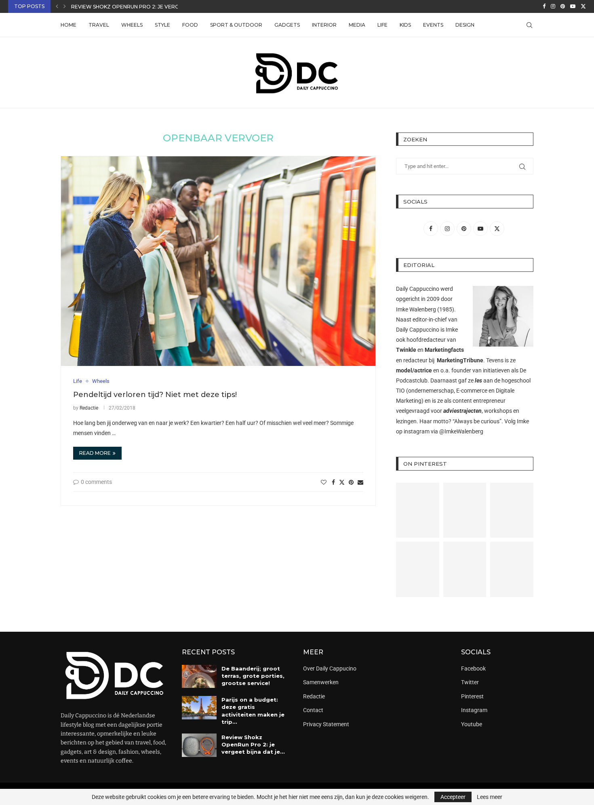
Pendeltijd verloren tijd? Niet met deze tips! (155, 394)
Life (382, 25)
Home (68, 25)
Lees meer (489, 797)
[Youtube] (572, 6)
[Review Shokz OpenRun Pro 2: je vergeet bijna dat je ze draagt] (199, 745)
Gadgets (287, 25)
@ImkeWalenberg (461, 431)
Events (433, 25)
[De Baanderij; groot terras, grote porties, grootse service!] (199, 676)
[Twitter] (583, 6)
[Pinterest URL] (417, 510)
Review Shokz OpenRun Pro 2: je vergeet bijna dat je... (253, 744)
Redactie (89, 408)
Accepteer (453, 797)
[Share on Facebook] (333, 482)
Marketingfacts (444, 350)
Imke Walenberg (416, 309)
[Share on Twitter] (342, 482)
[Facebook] (544, 6)
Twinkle (406, 350)
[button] (57, 6)
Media (357, 25)
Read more (95, 453)
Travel (98, 25)
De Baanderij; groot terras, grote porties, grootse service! (252, 675)
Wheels (132, 25)
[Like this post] (323, 482)
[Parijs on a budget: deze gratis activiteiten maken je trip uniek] (199, 707)
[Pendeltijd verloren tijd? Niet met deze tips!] (218, 261)
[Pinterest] (562, 6)
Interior (324, 25)
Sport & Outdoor (236, 25)
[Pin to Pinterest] (351, 482)
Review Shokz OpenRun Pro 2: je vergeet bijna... (140, 7)
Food (190, 25)
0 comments (96, 482)
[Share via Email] (360, 482)
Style (162, 25)
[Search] (529, 25)
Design (464, 25)
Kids (405, 25)
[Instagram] (553, 6)
